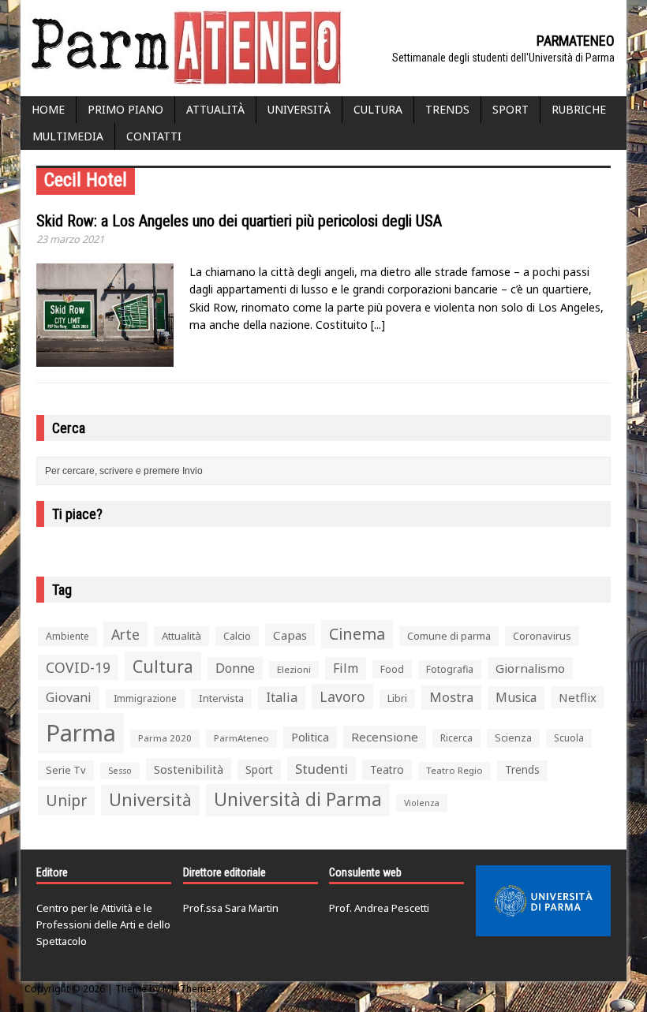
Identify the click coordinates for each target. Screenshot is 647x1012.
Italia (281, 697)
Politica (310, 737)
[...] (378, 324)
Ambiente (67, 636)
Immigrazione (145, 698)
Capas (290, 635)
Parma (81, 733)
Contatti (153, 136)
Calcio (237, 636)
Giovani (69, 697)
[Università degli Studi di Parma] (543, 900)
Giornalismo (530, 668)
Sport (510, 109)
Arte (125, 634)
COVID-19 (78, 667)
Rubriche (579, 109)
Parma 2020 (165, 738)
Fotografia (449, 669)
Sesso (120, 770)
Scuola (569, 738)
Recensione (384, 737)
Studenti (321, 769)
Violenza (421, 802)
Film (345, 668)
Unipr (66, 800)
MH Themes (190, 988)
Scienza (513, 738)
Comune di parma (449, 636)
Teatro (387, 769)
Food (392, 669)
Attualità (215, 109)
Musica (516, 697)
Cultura (377, 109)
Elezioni (294, 669)
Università (299, 109)
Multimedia (67, 136)
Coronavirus (542, 636)
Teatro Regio (454, 770)
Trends (447, 109)
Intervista (221, 698)
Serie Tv (66, 770)
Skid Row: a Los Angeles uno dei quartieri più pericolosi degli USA (239, 220)
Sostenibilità (188, 769)
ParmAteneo (241, 738)
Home (48, 109)
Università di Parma (298, 799)
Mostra (451, 697)
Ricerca (456, 738)
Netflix (578, 697)
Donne (235, 668)
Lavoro (342, 696)
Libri (397, 698)
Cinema (357, 633)
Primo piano (125, 109)
